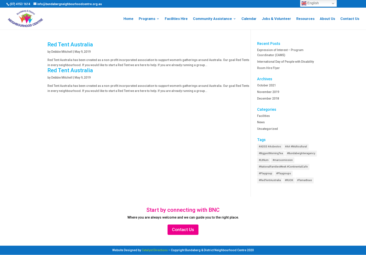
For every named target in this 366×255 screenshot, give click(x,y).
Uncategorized (267, 128)
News (261, 122)
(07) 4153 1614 (20, 4)
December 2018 (268, 98)
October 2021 (266, 85)
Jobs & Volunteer (276, 19)
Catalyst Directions (155, 250)
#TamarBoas (304, 180)
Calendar (248, 19)
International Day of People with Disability (285, 61)
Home (128, 19)
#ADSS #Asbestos (270, 146)
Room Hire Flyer (268, 68)
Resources (305, 19)
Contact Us (349, 19)
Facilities (263, 116)
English (312, 3)
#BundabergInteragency (301, 153)
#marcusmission (283, 160)
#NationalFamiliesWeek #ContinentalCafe (283, 166)
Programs (147, 19)
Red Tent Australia (70, 44)
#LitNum (264, 160)
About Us (327, 19)
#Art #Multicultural (296, 146)
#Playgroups (283, 173)
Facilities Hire (176, 19)
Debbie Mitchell (61, 51)
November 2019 (268, 92)
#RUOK (289, 180)
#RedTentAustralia (270, 180)
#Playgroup (265, 173)
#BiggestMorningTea (271, 153)
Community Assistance (212, 19)
